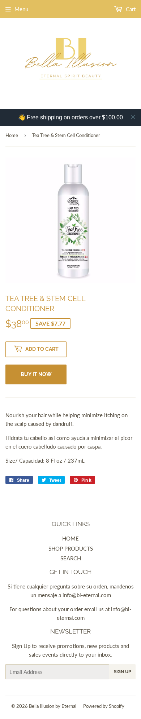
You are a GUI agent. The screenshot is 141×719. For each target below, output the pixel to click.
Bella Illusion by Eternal (52, 706)
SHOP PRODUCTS (70, 548)
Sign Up (122, 671)
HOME (70, 538)
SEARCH (70, 558)
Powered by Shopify (103, 706)
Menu (21, 9)
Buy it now (36, 374)
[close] (133, 116)
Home (11, 135)
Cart (130, 9)
